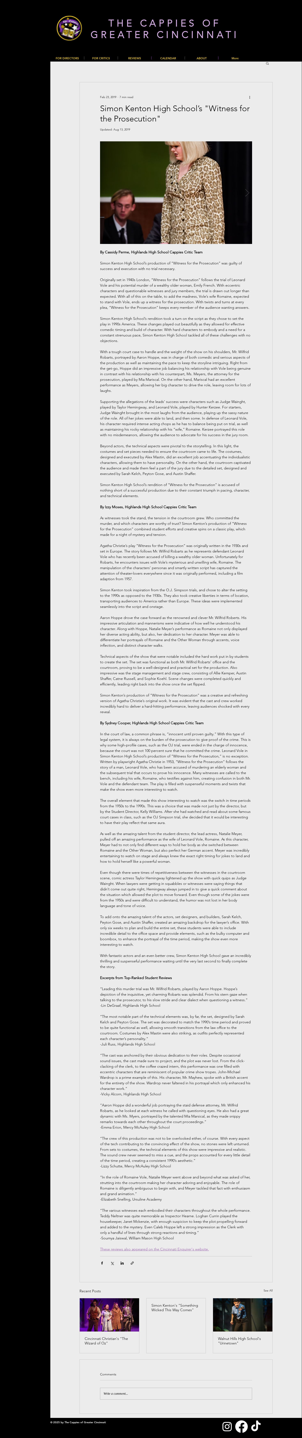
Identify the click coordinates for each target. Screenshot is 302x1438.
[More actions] (249, 97)
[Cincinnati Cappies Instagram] (227, 1426)
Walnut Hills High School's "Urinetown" (239, 1340)
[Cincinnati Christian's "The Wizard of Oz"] (109, 1315)
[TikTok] (256, 1426)
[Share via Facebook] (102, 1263)
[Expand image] (176, 192)
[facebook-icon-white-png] (241, 1426)
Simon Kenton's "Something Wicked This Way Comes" (174, 1307)
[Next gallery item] (247, 193)
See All (268, 1290)
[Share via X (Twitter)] (112, 1263)
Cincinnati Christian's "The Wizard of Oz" (106, 1340)
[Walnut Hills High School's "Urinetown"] (242, 1315)
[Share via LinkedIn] (122, 1263)
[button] (267, 63)
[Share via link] (132, 1263)
